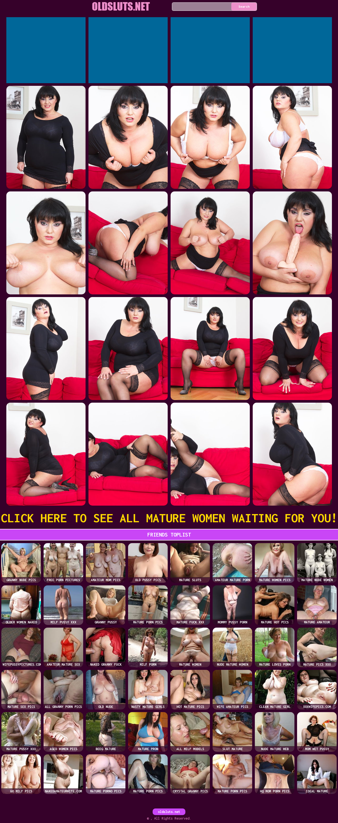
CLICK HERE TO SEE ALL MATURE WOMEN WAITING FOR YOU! (169, 518)
